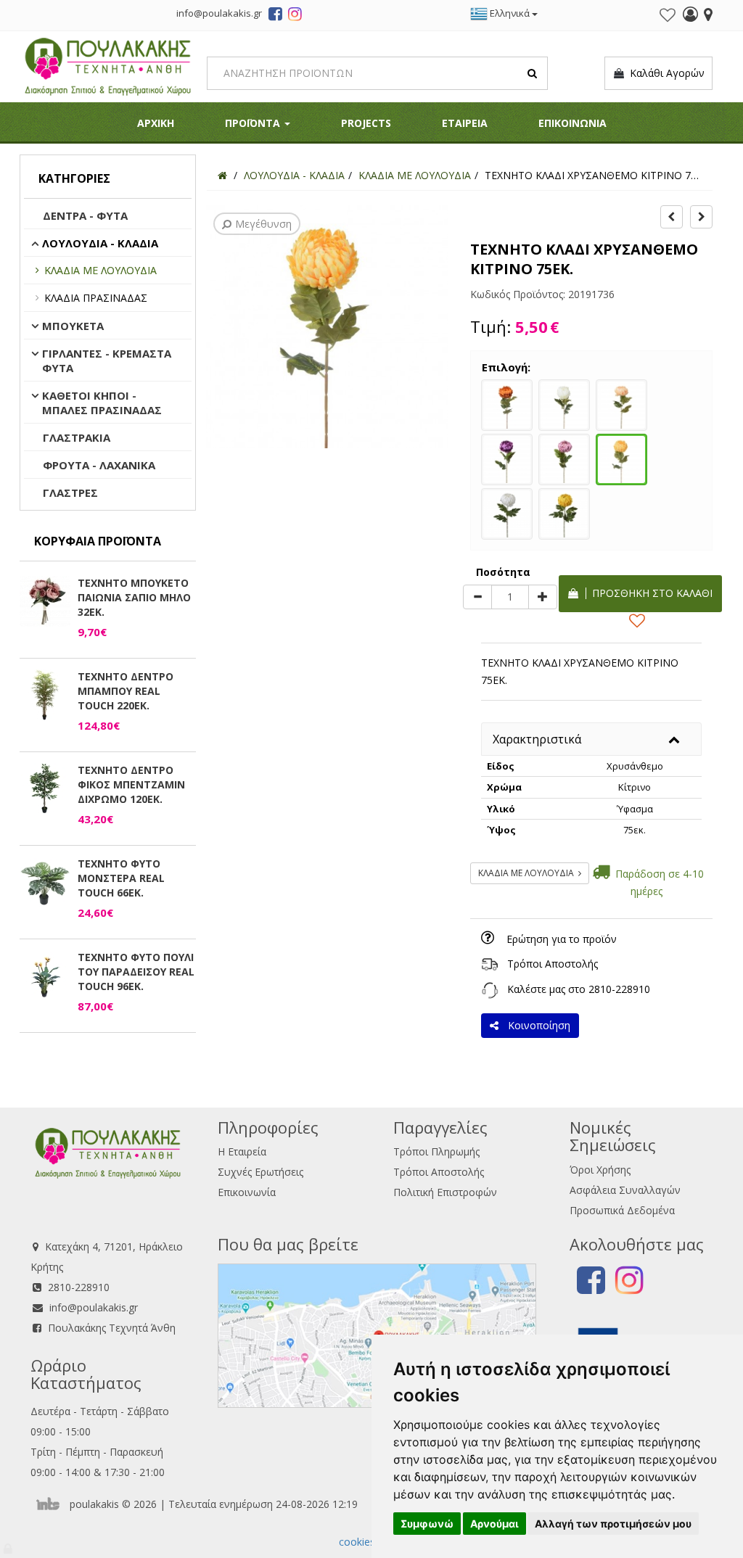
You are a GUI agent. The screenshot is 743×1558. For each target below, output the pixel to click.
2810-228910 (619, 989)
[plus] (542, 597)
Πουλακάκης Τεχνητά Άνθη (112, 1328)
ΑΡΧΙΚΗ (155, 123)
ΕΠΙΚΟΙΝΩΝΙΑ (572, 123)
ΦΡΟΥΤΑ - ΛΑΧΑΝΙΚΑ (99, 465)
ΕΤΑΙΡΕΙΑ (465, 123)
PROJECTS (366, 123)
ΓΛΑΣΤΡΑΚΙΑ (76, 437)
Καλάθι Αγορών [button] (664, 73)
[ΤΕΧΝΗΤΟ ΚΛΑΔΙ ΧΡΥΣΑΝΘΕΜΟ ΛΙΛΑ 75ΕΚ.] (564, 457)
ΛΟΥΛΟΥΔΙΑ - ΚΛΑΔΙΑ (100, 243)
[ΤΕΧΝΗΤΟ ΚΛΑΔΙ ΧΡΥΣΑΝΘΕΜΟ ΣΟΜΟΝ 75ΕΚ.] (621, 403)
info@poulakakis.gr (93, 1307)
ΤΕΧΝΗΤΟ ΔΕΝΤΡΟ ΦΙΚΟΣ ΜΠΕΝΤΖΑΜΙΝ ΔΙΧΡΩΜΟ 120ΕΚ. (131, 784)
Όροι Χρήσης (600, 1169)
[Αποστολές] (489, 963)
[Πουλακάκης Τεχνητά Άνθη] (108, 65)
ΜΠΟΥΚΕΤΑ (73, 325)
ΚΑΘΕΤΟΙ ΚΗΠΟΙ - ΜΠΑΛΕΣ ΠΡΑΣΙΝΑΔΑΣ (102, 402)
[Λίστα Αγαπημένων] (668, 15)
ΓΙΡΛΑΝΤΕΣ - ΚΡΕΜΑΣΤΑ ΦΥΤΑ (106, 360)
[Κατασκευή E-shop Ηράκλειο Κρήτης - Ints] (51, 1504)
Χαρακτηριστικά (537, 739)
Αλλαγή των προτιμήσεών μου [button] (613, 1523)
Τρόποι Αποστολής (552, 963)
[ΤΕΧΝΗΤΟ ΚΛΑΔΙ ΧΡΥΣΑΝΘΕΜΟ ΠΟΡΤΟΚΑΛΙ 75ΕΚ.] (506, 403)
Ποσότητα (503, 572)
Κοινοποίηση (536, 1025)
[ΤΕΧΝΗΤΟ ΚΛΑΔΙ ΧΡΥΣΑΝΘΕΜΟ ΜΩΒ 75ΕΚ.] (506, 457)
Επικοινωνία (247, 1192)
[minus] (477, 597)
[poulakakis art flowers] (275, 15)
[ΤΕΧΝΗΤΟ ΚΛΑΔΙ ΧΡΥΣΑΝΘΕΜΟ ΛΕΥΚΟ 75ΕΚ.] (506, 512)
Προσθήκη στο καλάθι (649, 593)
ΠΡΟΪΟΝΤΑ (254, 123)
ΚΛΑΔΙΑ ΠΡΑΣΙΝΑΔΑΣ (95, 298)
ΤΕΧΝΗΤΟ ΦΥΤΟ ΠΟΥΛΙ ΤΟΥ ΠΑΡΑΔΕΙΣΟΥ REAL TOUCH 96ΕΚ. (136, 971)
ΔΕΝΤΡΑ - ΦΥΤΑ (85, 215)
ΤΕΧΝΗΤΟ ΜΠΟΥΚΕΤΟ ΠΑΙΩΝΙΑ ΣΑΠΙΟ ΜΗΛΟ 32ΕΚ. (134, 597)
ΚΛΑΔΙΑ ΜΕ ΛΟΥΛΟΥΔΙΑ (100, 270)
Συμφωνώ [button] (427, 1523)
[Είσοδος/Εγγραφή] (690, 15)
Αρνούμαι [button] (494, 1523)
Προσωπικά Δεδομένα (622, 1210)
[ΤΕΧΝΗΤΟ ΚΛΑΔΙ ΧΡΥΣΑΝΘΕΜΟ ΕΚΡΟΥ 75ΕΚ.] (564, 403)
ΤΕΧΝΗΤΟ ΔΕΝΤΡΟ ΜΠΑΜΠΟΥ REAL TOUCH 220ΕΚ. (125, 690)
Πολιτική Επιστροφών (445, 1192)
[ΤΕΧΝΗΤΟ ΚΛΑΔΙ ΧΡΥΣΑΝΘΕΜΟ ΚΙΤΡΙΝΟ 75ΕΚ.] (621, 457)
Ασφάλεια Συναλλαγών (625, 1190)
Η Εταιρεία (242, 1151)
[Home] (222, 175)
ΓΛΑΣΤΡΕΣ (70, 492)
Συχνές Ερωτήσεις (260, 1172)
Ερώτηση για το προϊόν (561, 939)
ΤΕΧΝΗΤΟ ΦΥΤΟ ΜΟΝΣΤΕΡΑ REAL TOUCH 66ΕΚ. (121, 878)
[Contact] (708, 15)
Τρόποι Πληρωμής (436, 1151)
